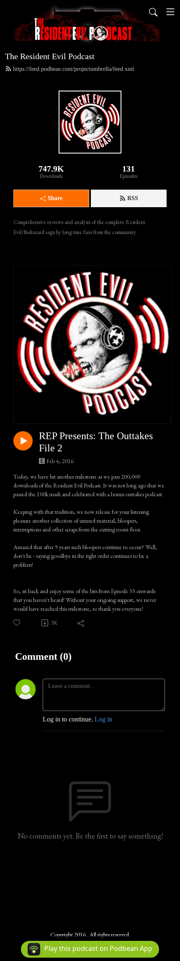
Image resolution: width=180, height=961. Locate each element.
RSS (132, 198)
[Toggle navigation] (170, 12)
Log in (103, 719)
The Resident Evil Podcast (50, 56)
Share (55, 198)
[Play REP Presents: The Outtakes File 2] (23, 441)
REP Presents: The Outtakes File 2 (96, 441)
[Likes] (17, 622)
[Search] (153, 11)
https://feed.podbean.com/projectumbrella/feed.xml (73, 69)
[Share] (81, 623)
